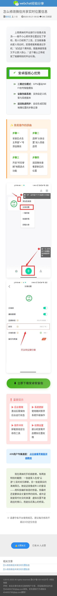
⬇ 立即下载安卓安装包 (28, 383)
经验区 (8, 16)
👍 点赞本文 (20, 545)
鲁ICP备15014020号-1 (40, 579)
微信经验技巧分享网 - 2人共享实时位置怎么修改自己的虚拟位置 (28, 3)
